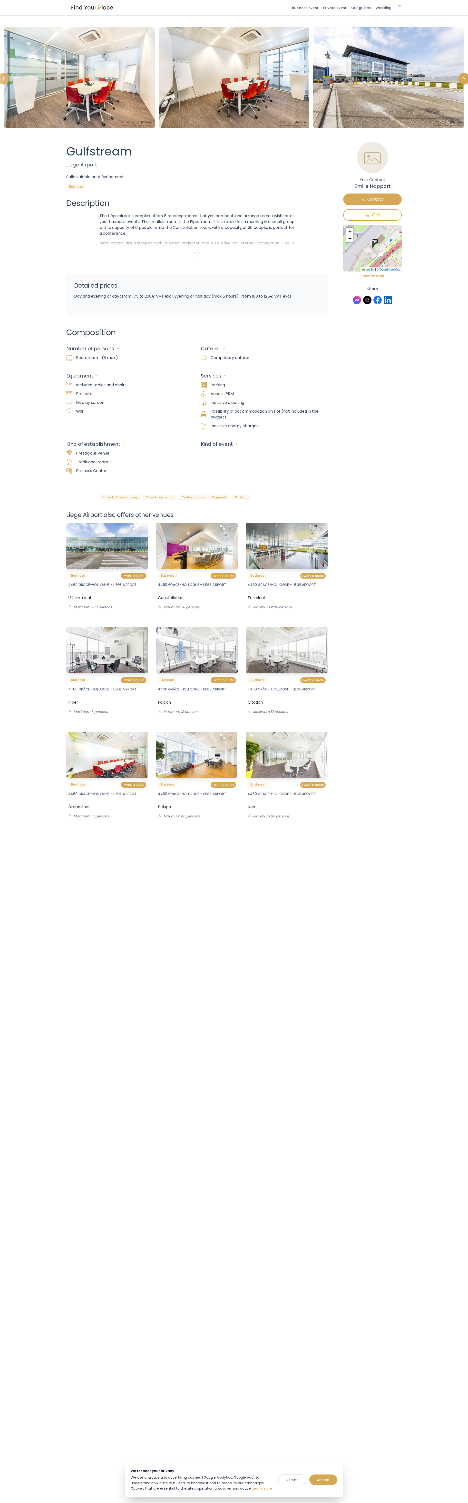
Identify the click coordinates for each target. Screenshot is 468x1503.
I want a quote (133, 576)
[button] (375, 243)
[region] (234, 78)
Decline (292, 1479)
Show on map (372, 275)
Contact (375, 199)
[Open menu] (399, 7)
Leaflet (369, 269)
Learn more (262, 1488)
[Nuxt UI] (92, 8)
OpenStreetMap (390, 269)
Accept (323, 1479)
